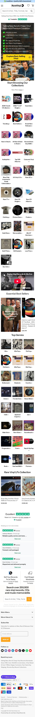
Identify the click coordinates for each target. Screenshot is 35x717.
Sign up (6, 639)
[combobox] (15, 11)
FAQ (2, 708)
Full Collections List (6, 699)
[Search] (31, 11)
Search (3, 697)
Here (20, 90)
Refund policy (23, 697)
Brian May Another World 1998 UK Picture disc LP (9, 500)
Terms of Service (12, 697)
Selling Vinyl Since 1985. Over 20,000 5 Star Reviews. (17, 16)
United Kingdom (9, 680)
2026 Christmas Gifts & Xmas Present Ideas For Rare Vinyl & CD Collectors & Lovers (16, 705)
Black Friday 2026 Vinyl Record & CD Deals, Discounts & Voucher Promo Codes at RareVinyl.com (16, 702)
